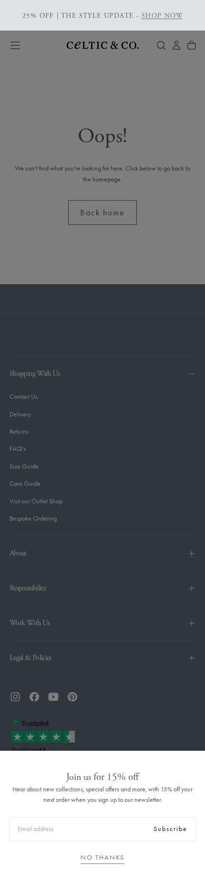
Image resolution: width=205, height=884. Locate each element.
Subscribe (170, 829)
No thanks (102, 857)
